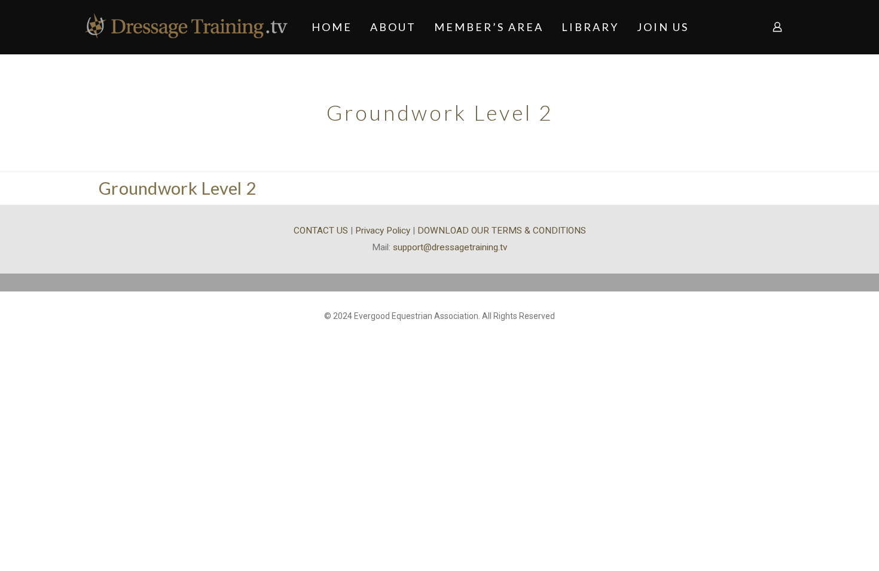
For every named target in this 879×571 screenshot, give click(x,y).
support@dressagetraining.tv (450, 247)
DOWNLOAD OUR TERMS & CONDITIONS (501, 230)
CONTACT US (321, 230)
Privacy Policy (382, 230)
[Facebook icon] (439, 334)
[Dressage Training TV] (186, 27)
